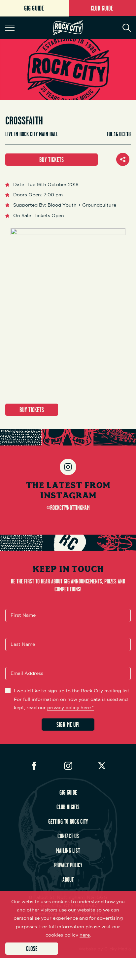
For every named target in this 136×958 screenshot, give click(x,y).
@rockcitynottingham (68, 507)
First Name (23, 615)
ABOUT (68, 879)
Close (32, 948)
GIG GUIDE (68, 792)
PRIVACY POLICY (68, 865)
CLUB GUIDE (102, 8)
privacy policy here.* (70, 707)
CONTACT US (68, 836)
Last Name (23, 644)
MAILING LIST (68, 850)
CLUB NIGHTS (68, 806)
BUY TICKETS (51, 159)
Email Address (27, 673)
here (85, 935)
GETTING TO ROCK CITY (68, 821)
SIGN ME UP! (68, 724)
